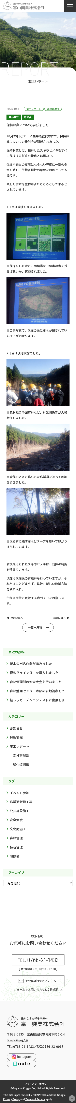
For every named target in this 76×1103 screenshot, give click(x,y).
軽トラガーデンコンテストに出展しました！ (41, 699)
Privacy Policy (11, 1099)
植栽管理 (16, 847)
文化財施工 (18, 828)
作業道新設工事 (21, 801)
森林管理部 (53, 109)
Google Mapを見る (17, 1040)
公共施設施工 (19, 810)
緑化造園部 (21, 764)
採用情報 (16, 737)
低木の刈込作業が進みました (31, 663)
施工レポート (34, 109)
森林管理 (14, 117)
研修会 (27, 117)
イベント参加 (19, 792)
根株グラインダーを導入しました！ (36, 672)
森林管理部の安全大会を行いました (36, 681)
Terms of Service (35, 1099)
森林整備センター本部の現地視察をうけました (41, 690)
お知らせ (16, 728)
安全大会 (16, 819)
